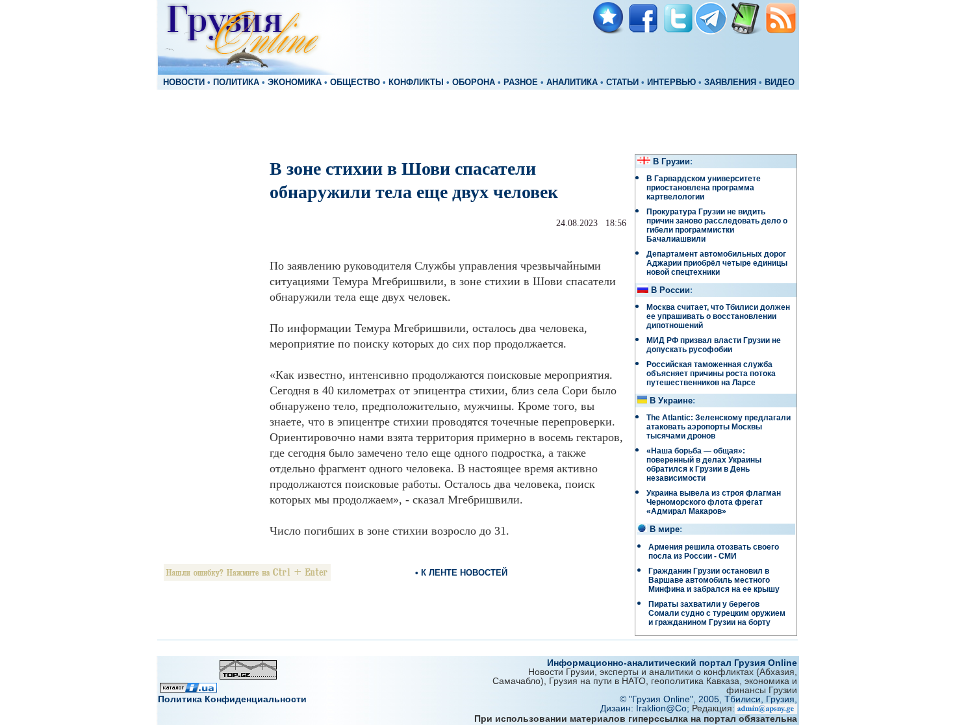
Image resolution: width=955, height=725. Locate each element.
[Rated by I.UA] (188, 688)
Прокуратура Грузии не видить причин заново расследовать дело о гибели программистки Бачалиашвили (716, 225)
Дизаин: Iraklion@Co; (646, 708)
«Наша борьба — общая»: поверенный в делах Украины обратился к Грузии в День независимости (703, 464)
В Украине (671, 400)
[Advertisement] (477, 121)
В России (670, 290)
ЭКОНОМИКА (295, 82)
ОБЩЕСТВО (355, 82)
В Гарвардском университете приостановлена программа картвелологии (703, 187)
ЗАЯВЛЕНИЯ (730, 82)
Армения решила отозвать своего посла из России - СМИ (713, 551)
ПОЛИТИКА (236, 82)
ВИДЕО (780, 82)
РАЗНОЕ (520, 82)
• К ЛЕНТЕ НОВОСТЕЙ (461, 573)
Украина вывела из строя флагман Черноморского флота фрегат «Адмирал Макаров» (713, 502)
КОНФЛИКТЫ (416, 82)
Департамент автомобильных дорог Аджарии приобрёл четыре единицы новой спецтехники (716, 263)
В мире (665, 529)
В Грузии (671, 161)
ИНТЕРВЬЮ (671, 82)
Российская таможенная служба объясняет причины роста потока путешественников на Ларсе (711, 373)
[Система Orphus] (247, 577)
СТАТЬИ (622, 82)
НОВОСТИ (184, 82)
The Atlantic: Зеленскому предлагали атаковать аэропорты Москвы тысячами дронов (718, 426)
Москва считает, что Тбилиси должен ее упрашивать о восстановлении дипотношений (718, 316)
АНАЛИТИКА (572, 82)
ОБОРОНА (473, 82)
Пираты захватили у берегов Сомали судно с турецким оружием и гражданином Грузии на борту (716, 613)
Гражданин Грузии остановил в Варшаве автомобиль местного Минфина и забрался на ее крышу (714, 580)
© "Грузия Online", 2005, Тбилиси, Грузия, (708, 699)
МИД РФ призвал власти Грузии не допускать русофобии (713, 345)
